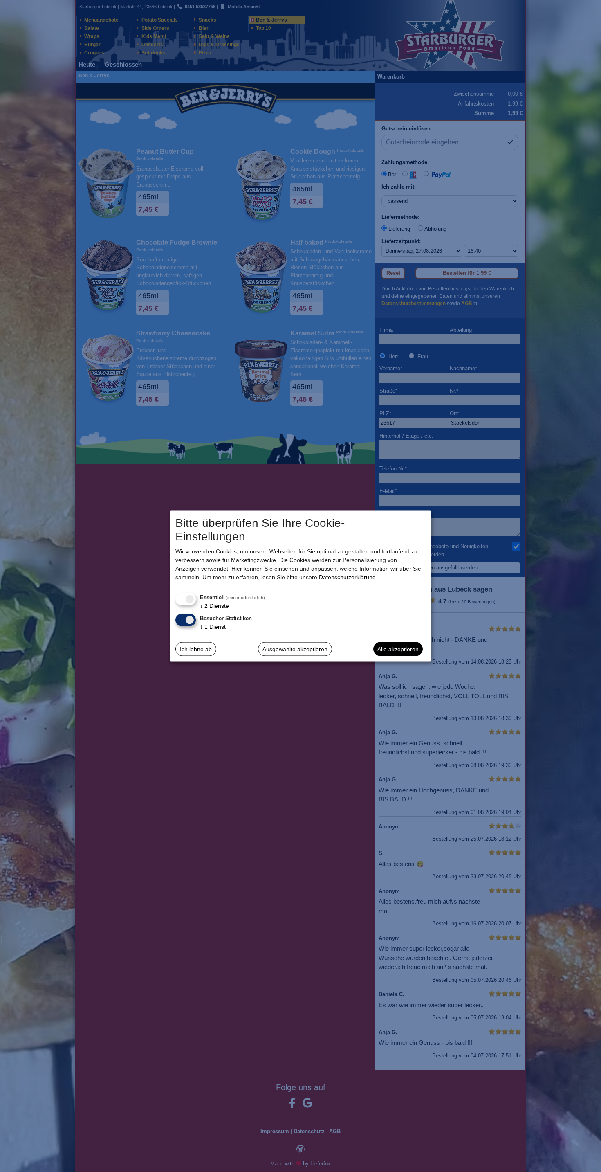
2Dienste (214, 606)
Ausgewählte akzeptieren (294, 649)
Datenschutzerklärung (347, 577)
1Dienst (213, 626)
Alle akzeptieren (398, 649)
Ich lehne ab (196, 649)
